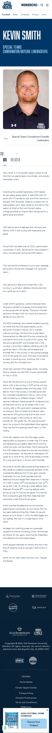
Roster (35, 14)
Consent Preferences (26, 698)
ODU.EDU (26, 676)
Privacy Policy (26, 693)
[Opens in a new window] (19, 661)
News (15, 14)
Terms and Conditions (26, 702)
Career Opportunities (26, 687)
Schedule (25, 14)
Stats (44, 14)
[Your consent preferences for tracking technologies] (5, 728)
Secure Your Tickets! (37, 724)
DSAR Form (26, 707)
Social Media (26, 682)
